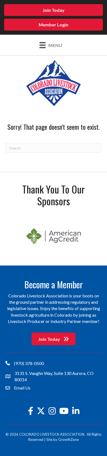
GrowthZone (68, 439)
